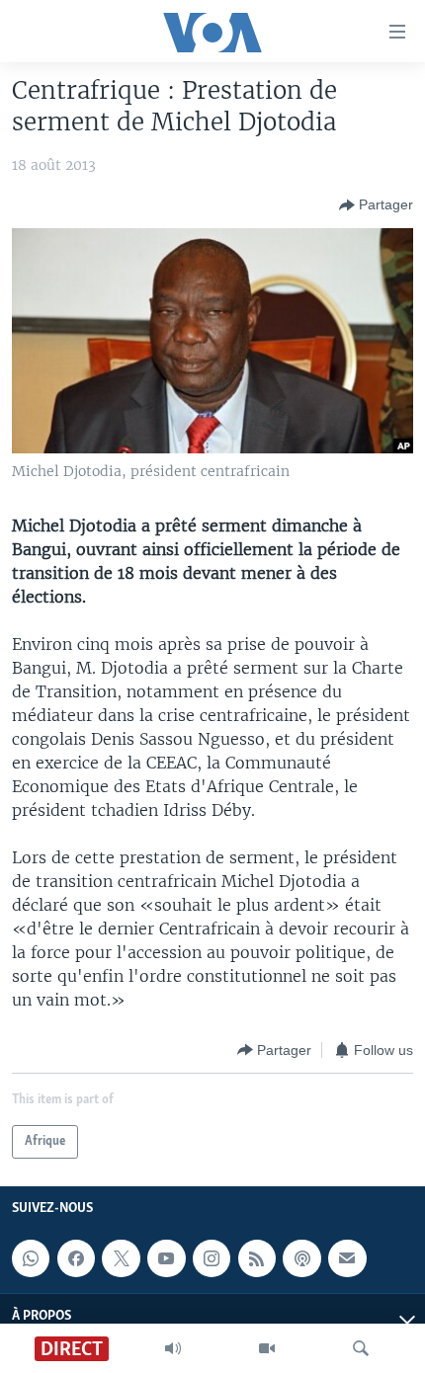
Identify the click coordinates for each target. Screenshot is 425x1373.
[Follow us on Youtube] (166, 1258)
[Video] (267, 1348)
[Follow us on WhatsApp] (30, 1258)
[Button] (376, 205)
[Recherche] (360, 1348)
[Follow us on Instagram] (211, 1258)
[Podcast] (301, 1258)
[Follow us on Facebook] (76, 1258)
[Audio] (173, 1348)
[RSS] (257, 1258)
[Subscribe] (347, 1258)
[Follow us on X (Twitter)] (120, 1258)
